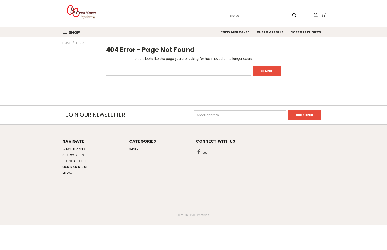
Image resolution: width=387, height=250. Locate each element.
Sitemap (67, 173)
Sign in (67, 167)
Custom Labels (270, 32)
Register (84, 167)
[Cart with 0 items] (323, 14)
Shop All (135, 149)
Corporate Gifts (305, 32)
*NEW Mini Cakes (235, 32)
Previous (375, 236)
